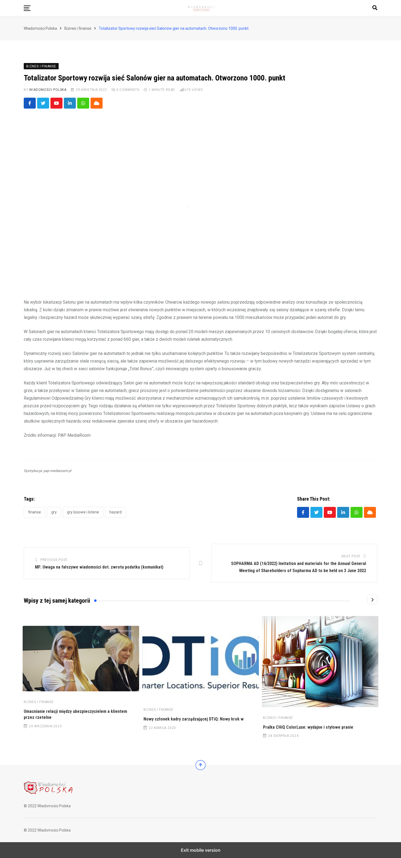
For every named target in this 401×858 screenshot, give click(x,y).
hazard (115, 512)
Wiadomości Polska (48, 90)
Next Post (351, 556)
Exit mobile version (200, 850)
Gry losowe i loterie (83, 512)
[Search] (374, 8)
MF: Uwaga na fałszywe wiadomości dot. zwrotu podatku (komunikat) (99, 567)
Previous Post (54, 560)
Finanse (34, 512)
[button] (27, 8)
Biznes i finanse (39, 702)
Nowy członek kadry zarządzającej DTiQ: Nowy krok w (193, 719)
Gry (54, 512)
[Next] (372, 600)
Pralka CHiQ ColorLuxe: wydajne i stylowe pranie (308, 727)
